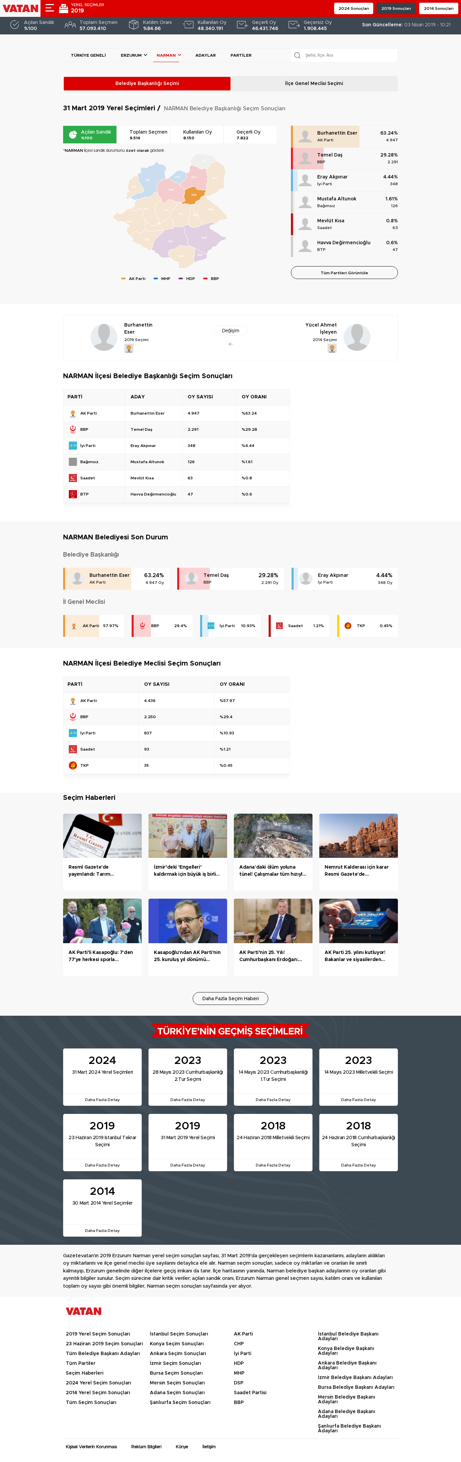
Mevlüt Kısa (330, 221)
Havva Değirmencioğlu (344, 243)
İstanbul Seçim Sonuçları (179, 1334)
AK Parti (325, 140)
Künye (182, 1447)
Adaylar (205, 55)
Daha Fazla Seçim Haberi (230, 998)
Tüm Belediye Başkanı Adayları (103, 1353)
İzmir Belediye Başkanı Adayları (355, 1377)
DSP (238, 1383)
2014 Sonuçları (439, 8)
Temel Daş (330, 155)
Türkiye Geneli (88, 55)
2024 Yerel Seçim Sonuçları (98, 1383)
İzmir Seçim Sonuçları (175, 1363)
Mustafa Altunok (336, 199)
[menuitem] (171, 190)
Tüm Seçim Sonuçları (91, 1402)
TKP (361, 626)
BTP (321, 250)
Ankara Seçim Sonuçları (178, 1353)
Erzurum (131, 55)
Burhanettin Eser (337, 133)
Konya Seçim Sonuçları (177, 1344)
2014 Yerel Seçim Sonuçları (98, 1392)
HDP (239, 1363)
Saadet (324, 228)
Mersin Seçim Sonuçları (177, 1383)
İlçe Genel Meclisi (314, 83)
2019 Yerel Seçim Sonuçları (98, 1334)
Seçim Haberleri (84, 1373)
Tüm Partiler (81, 1363)
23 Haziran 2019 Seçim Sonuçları (104, 1344)
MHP (239, 1373)
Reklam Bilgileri (146, 1447)
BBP (321, 162)
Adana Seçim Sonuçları (177, 1392)
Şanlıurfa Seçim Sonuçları (180, 1402)
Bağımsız (326, 206)
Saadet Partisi (250, 1392)
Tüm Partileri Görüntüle (344, 273)
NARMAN (166, 55)
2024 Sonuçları (353, 8)
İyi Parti (324, 184)
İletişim (209, 1447)
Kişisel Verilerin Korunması (91, 1447)
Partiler (241, 55)
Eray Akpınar (332, 177)
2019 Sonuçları (396, 8)
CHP (239, 1344)
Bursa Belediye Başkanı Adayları (356, 1387)
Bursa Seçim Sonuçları (176, 1373)
